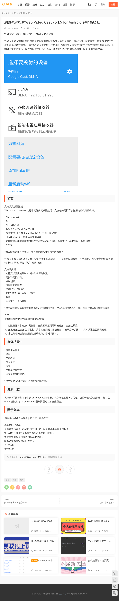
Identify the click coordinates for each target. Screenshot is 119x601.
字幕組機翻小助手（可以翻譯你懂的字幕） (99, 540)
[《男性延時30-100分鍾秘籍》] (16, 526)
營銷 (57, 4)
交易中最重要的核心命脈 (15, 502)
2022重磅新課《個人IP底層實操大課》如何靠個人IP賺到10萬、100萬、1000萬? (100, 521)
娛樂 (35, 4)
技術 (50, 4)
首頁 (19, 4)
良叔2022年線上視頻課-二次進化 (42, 540)
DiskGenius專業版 (43, 560)
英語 (27, 4)
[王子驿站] (7, 4)
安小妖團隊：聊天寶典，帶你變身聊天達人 (99, 560)
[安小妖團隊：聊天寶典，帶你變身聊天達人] (73, 565)
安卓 (7, 480)
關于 (72, 4)
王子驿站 (62, 593)
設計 (65, 4)
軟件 (22, 480)
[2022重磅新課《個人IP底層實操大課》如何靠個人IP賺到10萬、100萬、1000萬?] (73, 526)
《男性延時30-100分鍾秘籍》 (43, 521)
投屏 (14, 480)
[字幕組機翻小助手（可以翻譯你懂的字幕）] (73, 545)
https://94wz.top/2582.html (33, 457)
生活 (42, 4)
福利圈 (26, 28)
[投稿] (89, 4)
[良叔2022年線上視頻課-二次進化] (16, 545)
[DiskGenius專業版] (16, 565)
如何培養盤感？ (107, 502)
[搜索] (95, 4)
